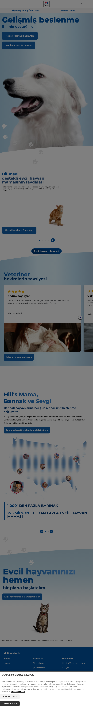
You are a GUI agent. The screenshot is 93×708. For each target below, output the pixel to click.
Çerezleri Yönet (10, 696)
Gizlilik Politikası (18, 692)
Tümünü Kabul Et (9, 703)
